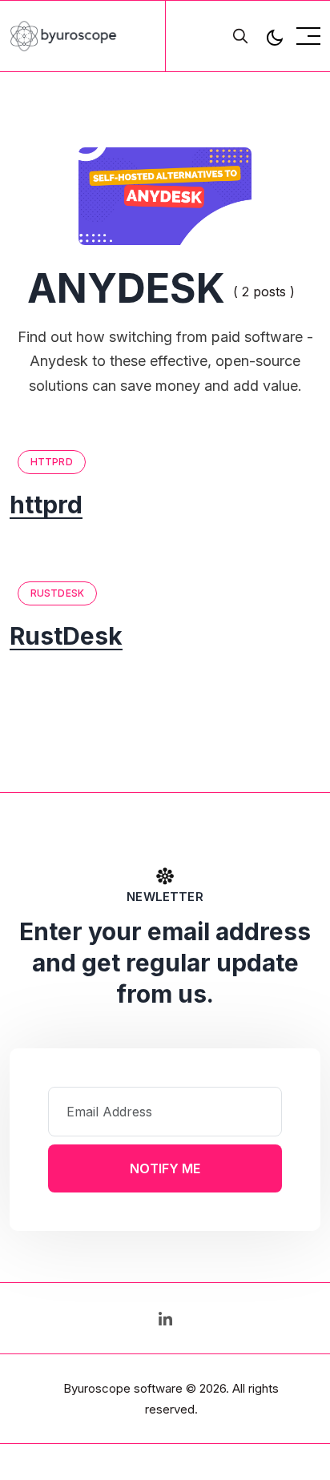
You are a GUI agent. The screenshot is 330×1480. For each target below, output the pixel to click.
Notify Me (165, 1168)
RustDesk (57, 593)
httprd (51, 462)
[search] (240, 36)
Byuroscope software (123, 1388)
